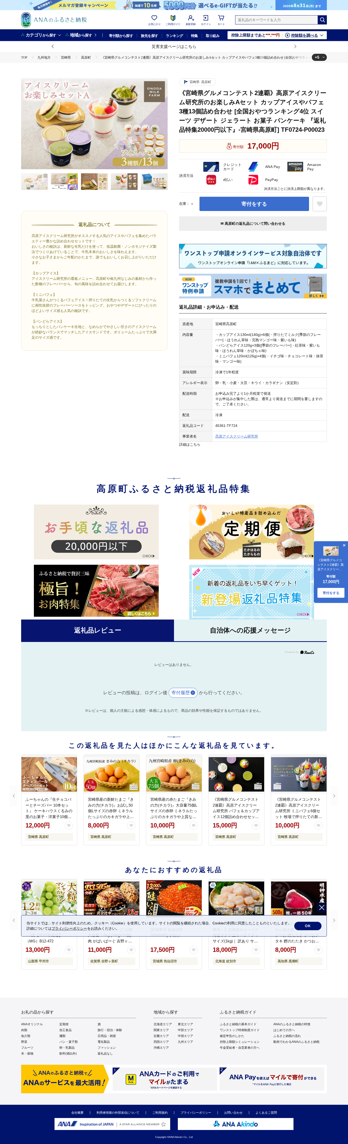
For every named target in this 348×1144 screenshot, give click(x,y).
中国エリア (185, 1036)
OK (308, 926)
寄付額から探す (121, 36)
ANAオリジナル (32, 1024)
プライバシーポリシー (196, 1112)
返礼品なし (105, 1053)
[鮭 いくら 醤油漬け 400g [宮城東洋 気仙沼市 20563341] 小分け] (174, 898)
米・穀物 (27, 1053)
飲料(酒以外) (68, 1053)
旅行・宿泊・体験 (110, 1030)
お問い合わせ (233, 1112)
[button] (53, 46)
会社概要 (77, 1112)
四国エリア (161, 1042)
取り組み (213, 36)
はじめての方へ (284, 1030)
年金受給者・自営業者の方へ (240, 1047)
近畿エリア (161, 1036)
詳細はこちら (189, 444)
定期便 (64, 1024)
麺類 (62, 1036)
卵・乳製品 (67, 1047)
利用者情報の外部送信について (118, 1112)
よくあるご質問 (266, 1112)
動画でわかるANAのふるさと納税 (296, 1042)
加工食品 (65, 1030)
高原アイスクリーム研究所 (236, 436)
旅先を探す (149, 36)
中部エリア (185, 1030)
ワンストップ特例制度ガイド (240, 1030)
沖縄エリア (161, 1047)
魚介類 (25, 1036)
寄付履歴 (180, 692)
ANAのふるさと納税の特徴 (291, 1024)
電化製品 (104, 1042)
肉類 (24, 1030)
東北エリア (185, 1024)
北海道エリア (163, 1024)
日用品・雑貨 (107, 1036)
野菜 (24, 1042)
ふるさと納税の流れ (287, 1036)
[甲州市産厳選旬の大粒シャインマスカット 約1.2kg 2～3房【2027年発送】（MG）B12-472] (49, 898)
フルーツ (27, 1047)
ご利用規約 (160, 1112)
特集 (194, 36)
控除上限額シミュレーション (240, 1042)
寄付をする (254, 204)
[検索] (322, 19)
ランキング (174, 36)
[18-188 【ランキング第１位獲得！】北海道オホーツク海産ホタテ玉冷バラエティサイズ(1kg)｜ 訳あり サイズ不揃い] (236, 898)
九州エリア (185, 1042)
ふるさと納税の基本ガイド (238, 1024)
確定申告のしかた (232, 1036)
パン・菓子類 (68, 1042)
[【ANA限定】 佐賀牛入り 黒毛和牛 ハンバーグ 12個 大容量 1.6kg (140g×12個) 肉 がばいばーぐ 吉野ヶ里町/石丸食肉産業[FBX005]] (111, 898)
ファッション (107, 1047)
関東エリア (161, 1030)
